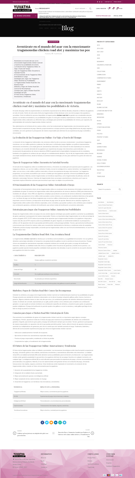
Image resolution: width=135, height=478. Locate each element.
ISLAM (99, 104)
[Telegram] (64, 422)
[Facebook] (97, 2)
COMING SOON (101, 74)
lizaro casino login (115, 273)
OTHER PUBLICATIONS (103, 127)
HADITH (99, 91)
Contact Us (44, 467)
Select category (80, 8)
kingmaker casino (102, 259)
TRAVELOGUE (101, 176)
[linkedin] (55, 422)
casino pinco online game (105, 233)
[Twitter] (47, 422)
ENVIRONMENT (101, 81)
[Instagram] (99, 2)
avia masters (110, 202)
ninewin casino (109, 279)
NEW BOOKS (100, 117)
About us (43, 457)
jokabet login (101, 256)
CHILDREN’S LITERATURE (104, 65)
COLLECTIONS (101, 71)
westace (117, 284)
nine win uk (112, 281)
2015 (98, 45)
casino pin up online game (105, 242)
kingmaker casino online (104, 267)
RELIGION (99, 153)
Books (42, 461)
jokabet (115, 250)
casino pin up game (103, 236)
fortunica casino (102, 247)
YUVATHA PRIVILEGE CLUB (103, 15)
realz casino (101, 284)
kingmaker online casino (104, 270)
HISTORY (99, 97)
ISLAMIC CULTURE (102, 107)
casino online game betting (105, 216)
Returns (90, 461)
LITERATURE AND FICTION (104, 111)
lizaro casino (117, 270)
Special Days (100, 170)
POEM (99, 130)
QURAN (99, 143)
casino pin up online (103, 239)
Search (90, 8)
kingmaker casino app (104, 262)
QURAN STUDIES (102, 147)
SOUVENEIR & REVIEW (103, 166)
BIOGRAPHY (100, 61)
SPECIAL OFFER (118, 15)
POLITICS (99, 133)
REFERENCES (101, 150)
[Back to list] (53, 433)
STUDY (99, 173)
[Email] (51, 422)
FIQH (98, 88)
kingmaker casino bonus (104, 264)
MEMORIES (100, 114)
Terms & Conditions (93, 464)
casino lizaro (112, 210)
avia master (101, 202)
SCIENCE (99, 156)
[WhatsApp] (102, 2)
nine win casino (102, 281)
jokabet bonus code (103, 253)
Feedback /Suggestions (113, 466)
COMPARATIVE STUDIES (104, 78)
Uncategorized (53, 41)
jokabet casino (115, 253)
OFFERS (99, 124)
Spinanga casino (44, 21)
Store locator (110, 460)
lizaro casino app (102, 273)
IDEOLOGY (100, 101)
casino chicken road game (105, 205)
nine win (100, 279)
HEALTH (99, 94)
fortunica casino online (104, 250)
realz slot (110, 284)
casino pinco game (103, 230)
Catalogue (44, 464)
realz (119, 281)
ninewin (113, 276)
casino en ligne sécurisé (104, 208)
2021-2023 (100, 51)
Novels (99, 120)
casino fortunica (102, 210)
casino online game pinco (105, 222)
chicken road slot (62, 115)
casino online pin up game (105, 227)
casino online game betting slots (106, 219)
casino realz (101, 244)
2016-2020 (100, 48)
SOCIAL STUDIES (102, 160)
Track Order (91, 467)
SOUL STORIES (101, 163)
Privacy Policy (92, 457)
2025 (98, 58)
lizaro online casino (103, 276)
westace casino (102, 287)
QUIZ (98, 140)
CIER (98, 68)
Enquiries (109, 463)
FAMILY (99, 84)
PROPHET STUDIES (102, 137)
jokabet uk (110, 256)
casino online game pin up (105, 225)
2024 (98, 55)
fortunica (110, 244)
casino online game (103, 213)
